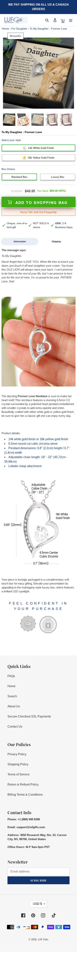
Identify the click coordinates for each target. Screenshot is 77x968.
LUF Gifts (43, 939)
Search (12, 696)
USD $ (37, 903)
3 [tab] (34, 105)
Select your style (11, 140)
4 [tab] (37, 105)
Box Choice (8, 169)
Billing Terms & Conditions (25, 794)
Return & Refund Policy (23, 784)
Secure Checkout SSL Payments (29, 716)
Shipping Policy (17, 764)
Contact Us (14, 726)
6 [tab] (42, 105)
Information (20, 241)
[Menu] (71, 20)
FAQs (11, 676)
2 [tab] (31, 105)
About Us (13, 706)
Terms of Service (18, 774)
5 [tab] (39, 105)
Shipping (56, 241)
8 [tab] (48, 105)
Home (5, 28)
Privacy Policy (16, 754)
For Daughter (19, 28)
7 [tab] (45, 105)
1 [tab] (28, 105)
